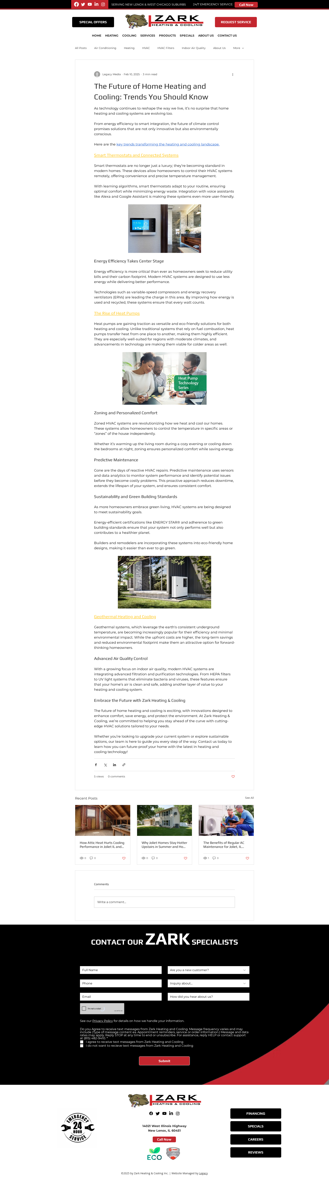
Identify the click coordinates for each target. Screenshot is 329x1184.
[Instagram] (103, 4)
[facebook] (76, 4)
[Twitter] (83, 4)
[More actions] (232, 74)
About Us (219, 48)
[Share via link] (124, 765)
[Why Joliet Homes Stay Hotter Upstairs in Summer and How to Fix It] (164, 820)
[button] (147, 35)
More (236, 48)
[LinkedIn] (96, 4)
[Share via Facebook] (96, 765)
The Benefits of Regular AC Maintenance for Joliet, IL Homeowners (223, 845)
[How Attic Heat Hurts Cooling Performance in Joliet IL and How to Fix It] (102, 820)
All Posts (81, 48)
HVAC (146, 48)
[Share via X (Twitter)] (105, 765)
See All (249, 797)
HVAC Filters (165, 48)
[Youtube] (89, 4)
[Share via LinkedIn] (114, 765)
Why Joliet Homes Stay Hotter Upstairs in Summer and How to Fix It (164, 845)
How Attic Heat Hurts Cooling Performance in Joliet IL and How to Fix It (102, 845)
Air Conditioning (105, 48)
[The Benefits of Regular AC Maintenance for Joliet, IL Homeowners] (226, 820)
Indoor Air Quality (194, 48)
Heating (129, 48)
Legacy (203, 1173)
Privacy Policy (102, 1021)
